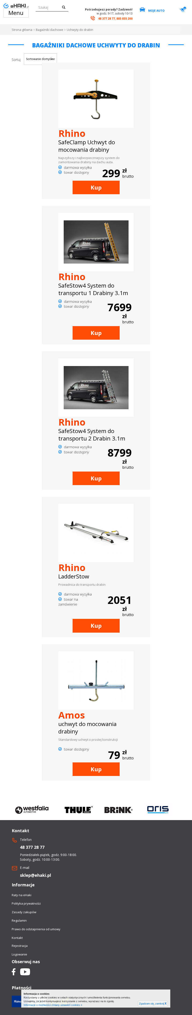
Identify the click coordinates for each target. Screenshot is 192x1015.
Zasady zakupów (24, 912)
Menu (15, 13)
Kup (96, 187)
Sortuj (16, 59)
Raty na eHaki (21, 895)
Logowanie (19, 954)
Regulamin (19, 920)
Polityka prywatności (26, 903)
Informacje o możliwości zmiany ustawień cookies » (53, 1005)
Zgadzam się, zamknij (152, 1003)
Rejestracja (20, 946)
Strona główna (22, 30)
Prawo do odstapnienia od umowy (36, 929)
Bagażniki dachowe (49, 30)
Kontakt (17, 938)
